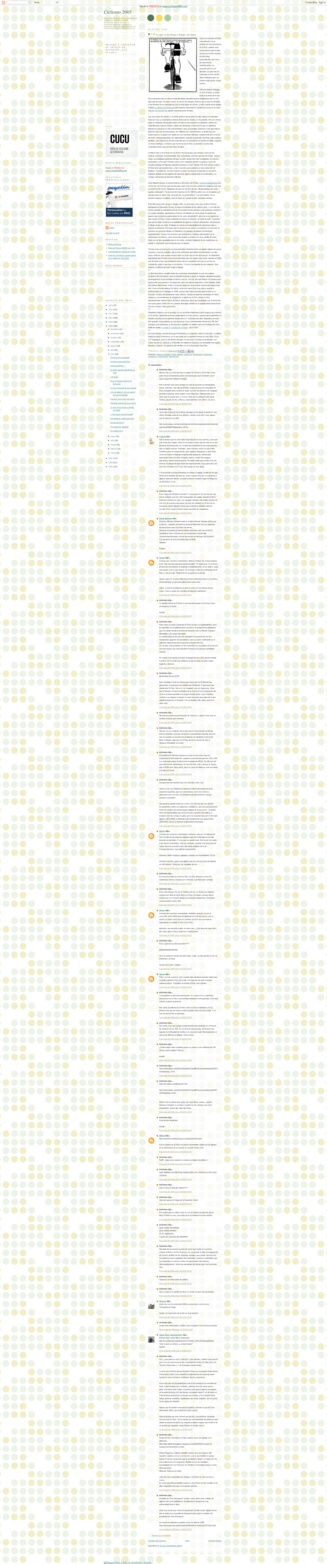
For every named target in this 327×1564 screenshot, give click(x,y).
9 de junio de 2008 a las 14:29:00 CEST (175, 987)
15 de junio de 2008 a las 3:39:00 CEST (175, 1529)
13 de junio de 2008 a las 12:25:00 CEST (176, 1490)
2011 (110, 314)
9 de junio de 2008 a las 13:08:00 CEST (175, 826)
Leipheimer (207, 354)
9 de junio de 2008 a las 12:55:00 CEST (175, 774)
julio (112, 350)
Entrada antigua (214, 1541)
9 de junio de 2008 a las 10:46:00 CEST (175, 431)
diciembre (115, 329)
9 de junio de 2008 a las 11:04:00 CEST (175, 552)
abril (113, 440)
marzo (113, 445)
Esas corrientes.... (118, 366)
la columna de (164, 108)
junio (113, 354)
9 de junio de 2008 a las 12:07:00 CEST (175, 707)
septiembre (115, 342)
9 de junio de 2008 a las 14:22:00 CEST (175, 969)
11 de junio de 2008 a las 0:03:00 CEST (175, 1351)
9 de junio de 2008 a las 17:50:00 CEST (175, 1219)
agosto (114, 346)
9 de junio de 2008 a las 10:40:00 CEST (175, 404)
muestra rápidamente (209, 183)
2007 (110, 458)
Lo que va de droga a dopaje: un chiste (176, 34)
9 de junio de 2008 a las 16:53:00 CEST (175, 1204)
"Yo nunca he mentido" (119, 427)
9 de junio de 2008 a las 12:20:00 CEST (175, 722)
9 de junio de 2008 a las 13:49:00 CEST (175, 905)
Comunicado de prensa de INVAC (122, 252)
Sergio (162, 558)
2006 (110, 463)
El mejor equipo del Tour (120, 362)
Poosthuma (163, 356)
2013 (110, 305)
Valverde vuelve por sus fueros (123, 403)
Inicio (187, 1541)
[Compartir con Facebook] (189, 351)
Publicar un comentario (161, 1535)
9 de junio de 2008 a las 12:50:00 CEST (175, 747)
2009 (110, 322)
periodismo (152, 356)
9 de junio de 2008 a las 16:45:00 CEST (175, 1179)
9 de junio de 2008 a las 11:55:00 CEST (175, 668)
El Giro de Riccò (117, 423)
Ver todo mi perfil (112, 233)
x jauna (162, 436)
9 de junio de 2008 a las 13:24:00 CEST (175, 868)
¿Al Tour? (114, 377)
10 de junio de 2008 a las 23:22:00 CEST (176, 1329)
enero (113, 453)
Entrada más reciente (157, 1541)
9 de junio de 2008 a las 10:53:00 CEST (175, 486)
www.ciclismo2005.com (174, 6)
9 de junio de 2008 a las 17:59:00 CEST (175, 1241)
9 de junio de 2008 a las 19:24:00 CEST (175, 1283)
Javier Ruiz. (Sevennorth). (170, 1335)
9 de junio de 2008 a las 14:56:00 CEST (175, 1112)
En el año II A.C (116, 431)
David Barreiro (165, 518)
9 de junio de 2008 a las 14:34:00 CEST (175, 1039)
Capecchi (188, 354)
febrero (114, 449)
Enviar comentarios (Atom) (171, 1546)
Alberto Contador (163, 354)
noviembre (115, 333)
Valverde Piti (174, 356)
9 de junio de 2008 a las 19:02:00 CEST (175, 1271)
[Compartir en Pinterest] (192, 351)
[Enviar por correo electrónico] (179, 351)
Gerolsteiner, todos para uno (122, 418)
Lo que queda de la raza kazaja (123, 388)
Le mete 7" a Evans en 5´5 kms (175, 327)
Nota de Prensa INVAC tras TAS (121, 248)
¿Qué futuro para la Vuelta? (121, 414)
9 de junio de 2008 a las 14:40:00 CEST (175, 1060)
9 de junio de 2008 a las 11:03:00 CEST (175, 513)
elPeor (162, 1136)
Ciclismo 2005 (118, 12)
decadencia (197, 354)
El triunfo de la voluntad (119, 357)
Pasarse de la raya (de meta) (122, 399)
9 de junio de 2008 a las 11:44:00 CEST (175, 616)
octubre (114, 338)
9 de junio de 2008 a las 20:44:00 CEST (175, 1296)
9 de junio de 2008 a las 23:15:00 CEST (175, 1317)
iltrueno (162, 1301)
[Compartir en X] (186, 351)
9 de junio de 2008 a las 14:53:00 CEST (175, 1076)
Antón (173, 354)
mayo (113, 436)
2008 (110, 326)
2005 (110, 467)
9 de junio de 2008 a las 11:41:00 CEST (175, 595)
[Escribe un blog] (182, 351)
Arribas (180, 354)
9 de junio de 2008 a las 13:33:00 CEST (175, 884)
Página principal (114, 244)
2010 (110, 318)
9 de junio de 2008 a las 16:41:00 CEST (175, 1164)
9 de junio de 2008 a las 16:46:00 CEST (175, 1192)
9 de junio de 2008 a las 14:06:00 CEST (175, 935)
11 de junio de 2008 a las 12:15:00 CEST (176, 1429)
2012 (110, 309)
